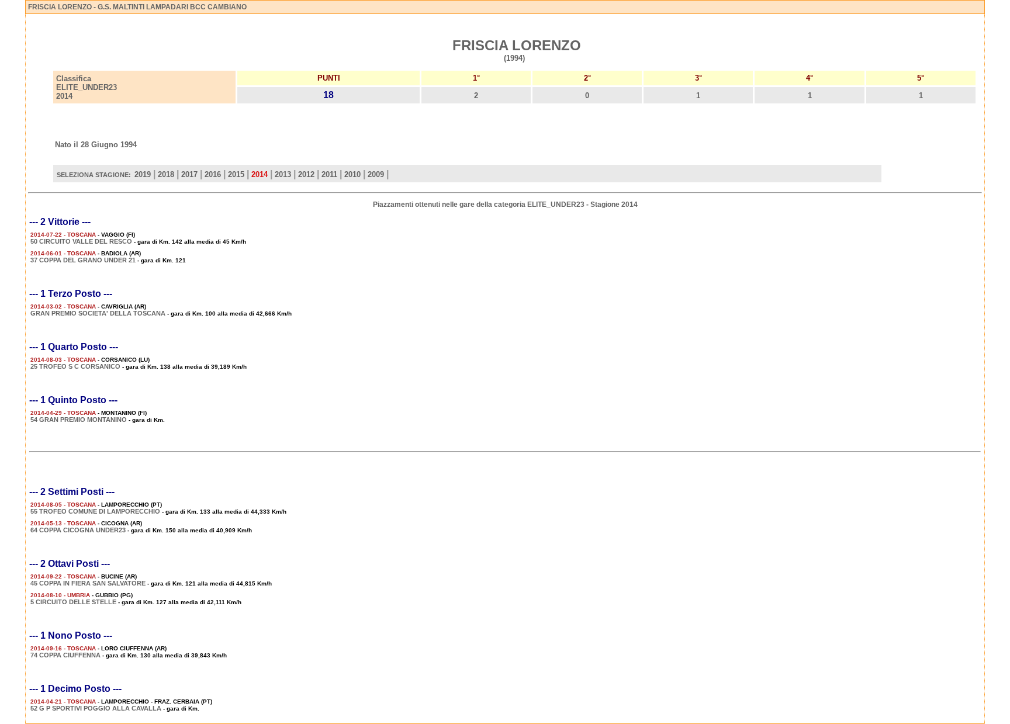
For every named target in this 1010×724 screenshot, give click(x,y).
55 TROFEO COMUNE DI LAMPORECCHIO (95, 511)
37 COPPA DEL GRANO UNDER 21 (83, 260)
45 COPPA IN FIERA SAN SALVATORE (88, 583)
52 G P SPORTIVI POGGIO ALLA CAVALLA (95, 708)
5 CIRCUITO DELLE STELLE (73, 601)
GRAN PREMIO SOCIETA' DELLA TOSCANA (97, 313)
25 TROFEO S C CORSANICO (75, 366)
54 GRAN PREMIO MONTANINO (78, 419)
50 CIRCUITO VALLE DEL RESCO (81, 241)
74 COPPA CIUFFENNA (65, 655)
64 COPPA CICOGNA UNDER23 (78, 530)
